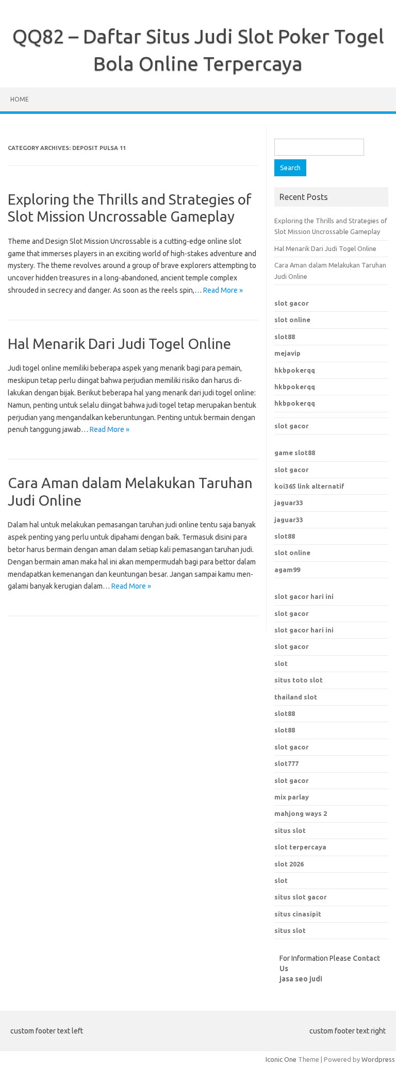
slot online (292, 319)
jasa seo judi (300, 979)
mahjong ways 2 (300, 813)
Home (19, 99)
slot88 (284, 336)
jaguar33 (288, 502)
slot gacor (291, 303)
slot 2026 (289, 863)
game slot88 (294, 452)
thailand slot (295, 696)
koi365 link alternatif (309, 486)
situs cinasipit (297, 913)
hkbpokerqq (294, 370)
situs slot (290, 930)
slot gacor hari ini (304, 596)
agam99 (287, 569)
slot (281, 663)
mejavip (287, 353)
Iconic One (281, 1059)
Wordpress (378, 1059)
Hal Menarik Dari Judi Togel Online (119, 344)
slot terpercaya (300, 846)
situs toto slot (298, 679)
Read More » (223, 290)
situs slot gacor (300, 896)
